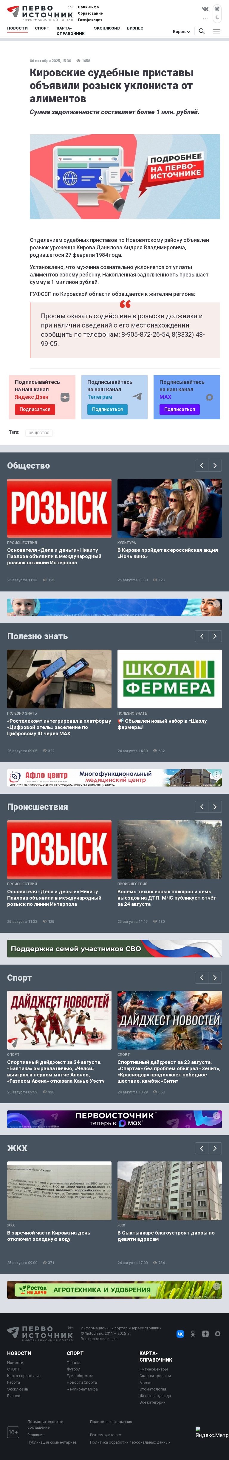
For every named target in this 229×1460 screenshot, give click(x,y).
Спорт (19, 978)
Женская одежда (155, 1395)
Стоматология (153, 1389)
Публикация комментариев (52, 1442)
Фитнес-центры (154, 1369)
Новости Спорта (82, 1382)
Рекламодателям (105, 1435)
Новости (19, 1353)
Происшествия (37, 807)
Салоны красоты (155, 1376)
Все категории (152, 1402)
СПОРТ (13, 1369)
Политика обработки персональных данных (130, 1442)
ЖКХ (17, 1148)
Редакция (35, 1435)
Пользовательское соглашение (45, 1424)
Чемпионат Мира (82, 1389)
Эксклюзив (17, 1389)
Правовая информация (111, 1421)
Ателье (146, 1382)
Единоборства (80, 1376)
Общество (39, 433)
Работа (13, 1382)
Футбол (74, 1369)
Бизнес (13, 1395)
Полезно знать (37, 636)
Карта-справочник (24, 1376)
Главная (74, 1362)
